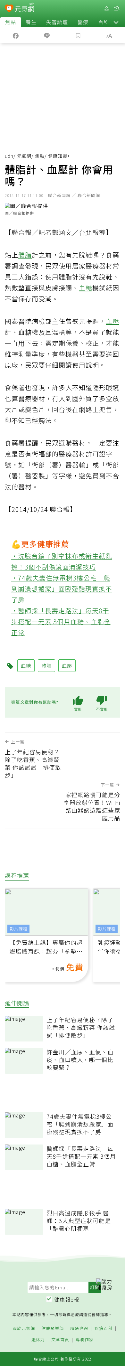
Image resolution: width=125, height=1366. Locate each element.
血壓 (112, 321)
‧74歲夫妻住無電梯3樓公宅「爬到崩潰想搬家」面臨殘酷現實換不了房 (61, 588)
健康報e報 (66, 1299)
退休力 (38, 1339)
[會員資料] (106, 8)
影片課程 (19, 929)
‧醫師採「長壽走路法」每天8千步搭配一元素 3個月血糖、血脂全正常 (61, 621)
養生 (31, 22)
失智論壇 (57, 22)
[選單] (117, 8)
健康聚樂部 (52, 1328)
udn (9, 156)
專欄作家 (85, 1339)
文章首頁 (60, 1339)
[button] (116, 22)
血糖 (85, 287)
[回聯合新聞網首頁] (9, 9)
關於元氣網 (24, 1328)
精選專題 (79, 1328)
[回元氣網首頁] (24, 8)
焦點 (10, 22)
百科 (103, 22)
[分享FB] (15, 35)
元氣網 (24, 156)
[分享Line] (47, 35)
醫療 (83, 22)
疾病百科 (104, 1328)
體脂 (25, 254)
